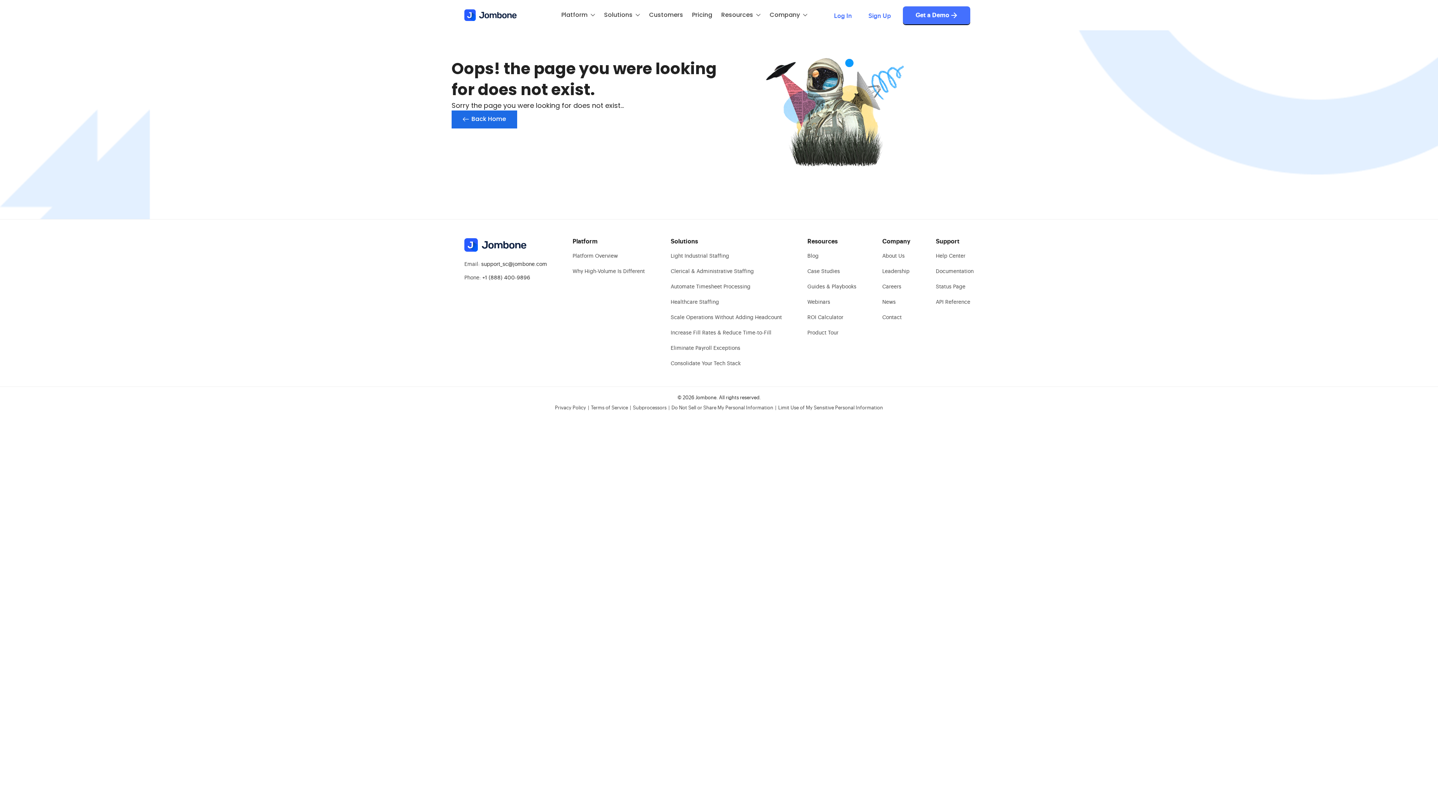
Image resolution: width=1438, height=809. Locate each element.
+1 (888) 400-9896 (506, 278)
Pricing (702, 14)
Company (785, 14)
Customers (666, 14)
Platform (574, 14)
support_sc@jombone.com (514, 264)
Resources (737, 14)
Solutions (618, 14)
